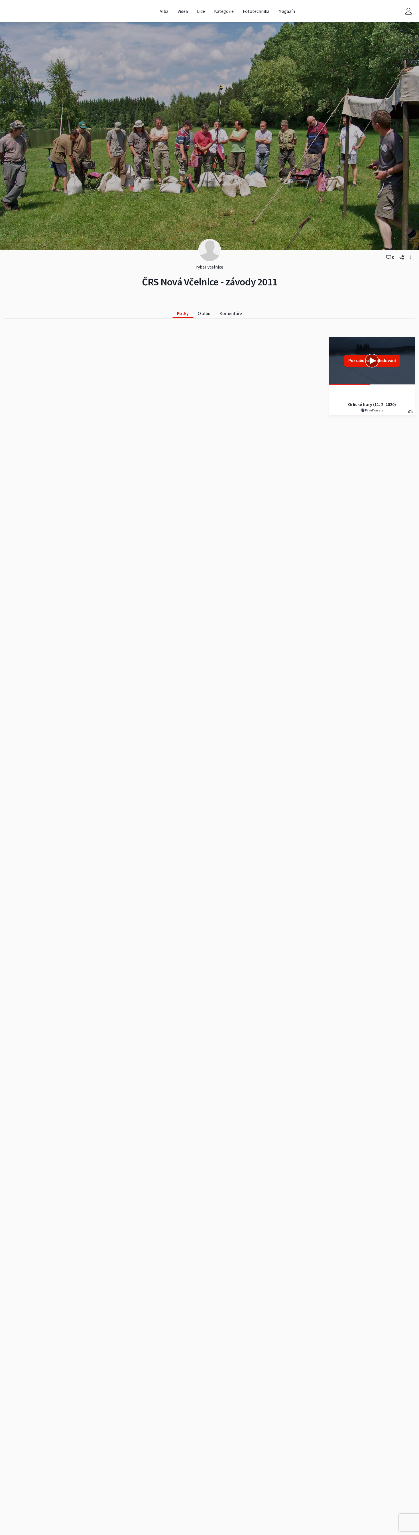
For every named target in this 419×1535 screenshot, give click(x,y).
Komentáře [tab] (230, 313)
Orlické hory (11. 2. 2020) (372, 404)
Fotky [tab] (183, 313)
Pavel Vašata (374, 410)
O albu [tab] (204, 313)
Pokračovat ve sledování (372, 360)
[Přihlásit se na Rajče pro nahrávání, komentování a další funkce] (408, 11)
